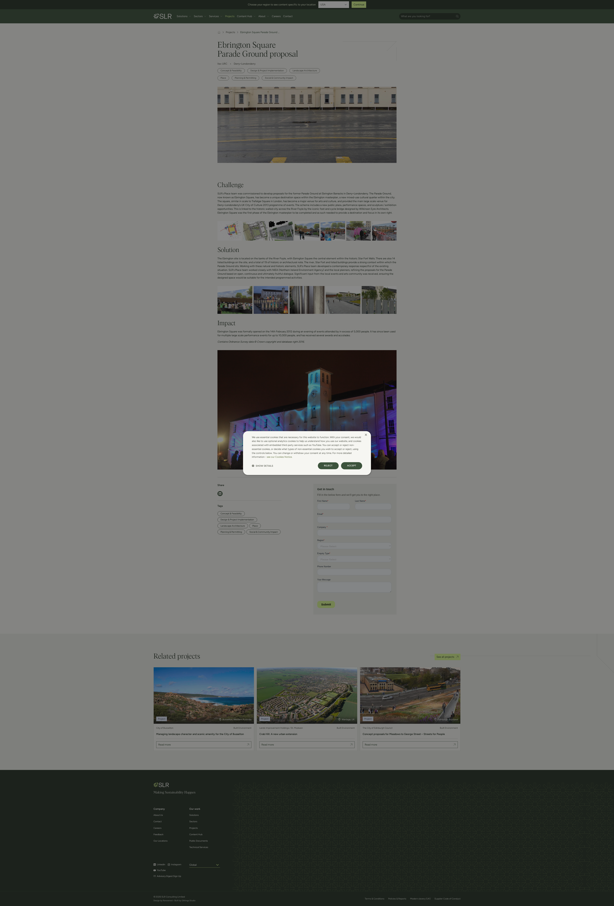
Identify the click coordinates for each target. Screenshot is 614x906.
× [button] (366, 435)
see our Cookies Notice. (279, 456)
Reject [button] (328, 465)
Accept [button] (351, 465)
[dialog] (307, 453)
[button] (262, 466)
